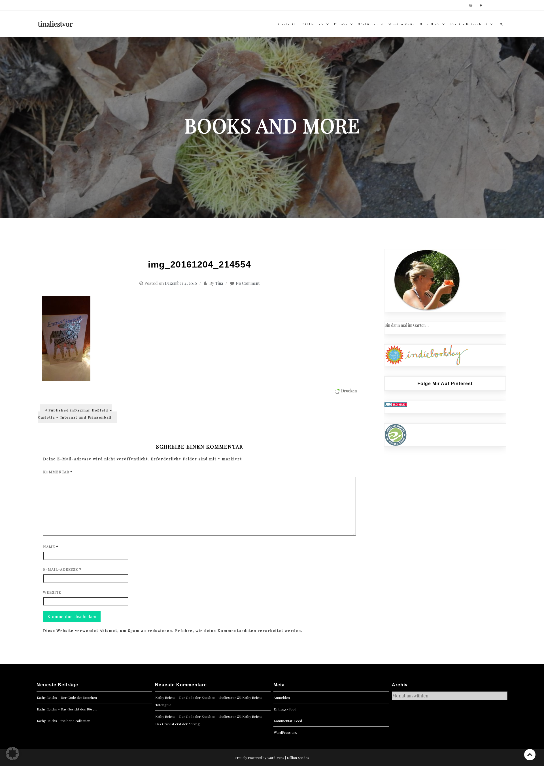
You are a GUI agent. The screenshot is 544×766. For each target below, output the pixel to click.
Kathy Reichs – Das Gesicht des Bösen (67, 709)
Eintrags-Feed (285, 709)
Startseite (287, 24)
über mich (430, 24)
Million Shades (298, 757)
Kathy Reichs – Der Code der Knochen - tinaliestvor (195, 697)
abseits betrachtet (469, 24)
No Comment (248, 283)
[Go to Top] (530, 754)
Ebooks (341, 24)
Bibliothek (313, 24)
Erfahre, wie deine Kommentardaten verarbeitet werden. (239, 630)
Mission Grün (401, 24)
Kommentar (58, 471)
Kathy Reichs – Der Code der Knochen (67, 697)
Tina (219, 283)
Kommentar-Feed (288, 720)
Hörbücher (368, 24)
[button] (12, 753)
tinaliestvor (55, 23)
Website (52, 592)
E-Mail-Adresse (62, 569)
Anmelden (282, 697)
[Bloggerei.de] (395, 404)
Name (50, 546)
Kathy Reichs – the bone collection (63, 720)
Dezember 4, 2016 (181, 283)
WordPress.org (285, 732)
